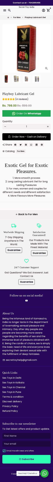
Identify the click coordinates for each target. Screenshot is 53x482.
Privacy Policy (10, 406)
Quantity (7, 121)
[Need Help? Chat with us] (44, 473)
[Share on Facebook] (15, 145)
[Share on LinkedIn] (36, 145)
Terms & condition (13, 396)
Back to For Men (26, 214)
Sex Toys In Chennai (13, 387)
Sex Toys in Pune (11, 392)
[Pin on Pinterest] (26, 145)
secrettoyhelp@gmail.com (20, 360)
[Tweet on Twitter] (21, 145)
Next (48, 48)
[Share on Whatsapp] (31, 145)
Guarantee (13, 250)
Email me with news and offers (20, 450)
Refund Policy (10, 411)
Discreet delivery (12, 401)
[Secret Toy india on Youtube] (26, 300)
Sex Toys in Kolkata (13, 382)
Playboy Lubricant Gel (35, 17)
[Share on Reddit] (42, 145)
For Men (17, 17)
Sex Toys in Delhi (11, 378)
